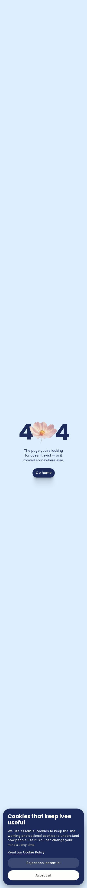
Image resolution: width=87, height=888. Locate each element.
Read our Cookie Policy (26, 852)
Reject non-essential (43, 863)
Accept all (43, 875)
